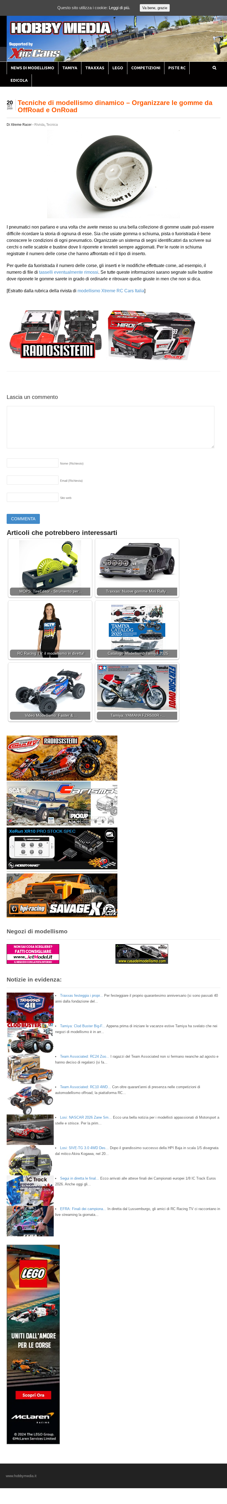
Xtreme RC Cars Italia (122, 290)
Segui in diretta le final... (79, 1178)
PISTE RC (176, 68)
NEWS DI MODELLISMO (32, 68)
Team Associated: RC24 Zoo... (84, 1056)
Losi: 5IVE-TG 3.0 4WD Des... (84, 1148)
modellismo (89, 290)
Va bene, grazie (154, 8)
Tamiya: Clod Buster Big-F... (82, 1026)
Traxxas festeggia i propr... (81, 995)
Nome (72, 463)
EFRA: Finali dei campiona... (83, 1209)
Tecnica (52, 125)
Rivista (39, 125)
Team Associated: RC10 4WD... (85, 1087)
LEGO (117, 68)
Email (71, 480)
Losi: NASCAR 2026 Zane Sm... (86, 1117)
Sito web (65, 497)
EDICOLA (19, 80)
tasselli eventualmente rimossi (68, 272)
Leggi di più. (119, 7)
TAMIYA (69, 68)
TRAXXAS (94, 68)
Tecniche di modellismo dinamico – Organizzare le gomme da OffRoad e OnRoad (115, 106)
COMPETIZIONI (145, 68)
